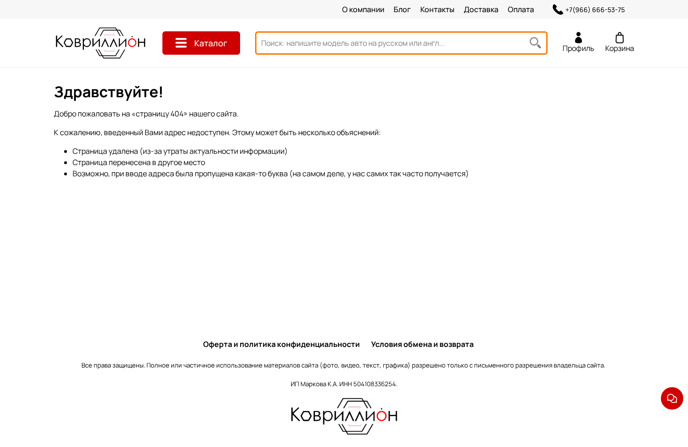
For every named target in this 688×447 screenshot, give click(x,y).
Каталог (210, 43)
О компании (363, 9)
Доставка (481, 9)
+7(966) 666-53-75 (595, 9)
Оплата (521, 9)
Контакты (437, 9)
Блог (402, 9)
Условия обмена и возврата (422, 344)
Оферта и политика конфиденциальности (281, 344)
